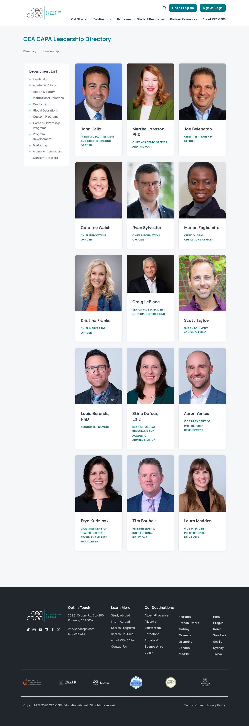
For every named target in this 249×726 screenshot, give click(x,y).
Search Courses (122, 634)
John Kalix (91, 129)
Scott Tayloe (196, 320)
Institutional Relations (48, 98)
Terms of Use (193, 705)
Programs (124, 19)
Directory (29, 51)
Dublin (149, 653)
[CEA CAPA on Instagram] (34, 629)
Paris (216, 617)
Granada (185, 635)
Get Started (79, 19)
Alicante (150, 622)
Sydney (218, 648)
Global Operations (45, 110)
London (184, 648)
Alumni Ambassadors (47, 151)
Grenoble (185, 642)
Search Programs (123, 628)
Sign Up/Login (213, 8)
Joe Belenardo (198, 129)
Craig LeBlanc (145, 302)
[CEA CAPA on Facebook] (53, 629)
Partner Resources (183, 19)
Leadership (40, 79)
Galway (184, 629)
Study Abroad (120, 615)
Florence (185, 617)
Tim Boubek (143, 521)
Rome (217, 629)
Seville (217, 642)
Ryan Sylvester (146, 227)
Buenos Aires (154, 647)
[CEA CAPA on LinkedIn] (46, 629)
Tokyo (217, 654)
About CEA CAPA (214, 19)
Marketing (40, 145)
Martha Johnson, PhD (148, 131)
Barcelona (152, 634)
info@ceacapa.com (81, 629)
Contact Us (119, 647)
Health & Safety (44, 91)
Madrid (184, 654)
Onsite (38, 104)
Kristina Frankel (96, 320)
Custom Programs (46, 117)
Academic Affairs (44, 85)
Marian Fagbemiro (201, 227)
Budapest (151, 640)
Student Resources (151, 19)
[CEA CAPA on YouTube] (40, 629)
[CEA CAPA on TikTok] (26, 629)
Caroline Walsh (95, 227)
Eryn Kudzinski (95, 521)
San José (219, 635)
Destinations (103, 19)
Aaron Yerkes (196, 413)
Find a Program (183, 8)
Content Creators (45, 158)
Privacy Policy (216, 705)
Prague (218, 623)
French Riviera (189, 623)
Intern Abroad (120, 622)
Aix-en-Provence (157, 615)
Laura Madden (198, 521)
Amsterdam (153, 628)
